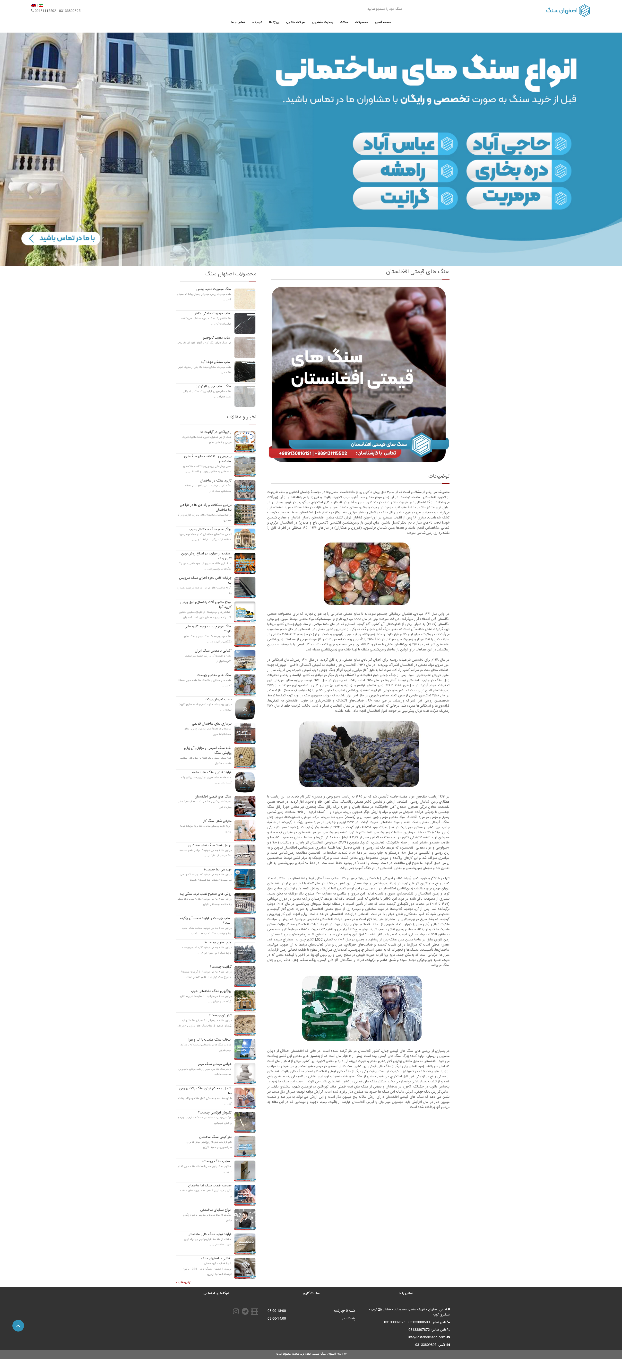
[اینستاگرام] (236, 1311)
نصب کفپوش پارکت (218, 699)
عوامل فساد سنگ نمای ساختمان (210, 845)
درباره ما (257, 22)
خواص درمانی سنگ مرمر (215, 1064)
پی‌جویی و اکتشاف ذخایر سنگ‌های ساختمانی (208, 459)
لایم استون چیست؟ (218, 943)
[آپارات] (255, 1311)
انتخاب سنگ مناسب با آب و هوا (210, 1040)
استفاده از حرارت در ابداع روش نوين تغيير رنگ (206, 556)
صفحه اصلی (383, 22)
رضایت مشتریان (322, 22)
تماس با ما (238, 22)
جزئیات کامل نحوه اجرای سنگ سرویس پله (205, 580)
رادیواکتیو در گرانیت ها (216, 432)
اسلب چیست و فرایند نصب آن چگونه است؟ (206, 920)
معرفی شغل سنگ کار (217, 821)
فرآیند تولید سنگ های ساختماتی (210, 1234)
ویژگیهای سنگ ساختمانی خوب (211, 991)
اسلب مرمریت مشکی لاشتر (213, 313)
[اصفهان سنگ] (311, 149)
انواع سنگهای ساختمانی (216, 1210)
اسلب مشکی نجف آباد (216, 362)
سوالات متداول (295, 22)
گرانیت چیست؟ (221, 967)
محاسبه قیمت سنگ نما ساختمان (210, 1186)
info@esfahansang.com (426, 1337)
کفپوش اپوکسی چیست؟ (215, 1113)
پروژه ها (274, 22)
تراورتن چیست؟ (220, 1015)
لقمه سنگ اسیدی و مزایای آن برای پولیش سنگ (208, 750)
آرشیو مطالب (184, 1283)
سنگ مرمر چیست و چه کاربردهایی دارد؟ (208, 629)
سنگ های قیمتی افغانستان (213, 797)
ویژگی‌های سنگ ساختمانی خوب (210, 529)
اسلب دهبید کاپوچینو (217, 338)
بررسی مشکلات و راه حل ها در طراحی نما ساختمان (206, 507)
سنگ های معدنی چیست (214, 675)
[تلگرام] (246, 1311)
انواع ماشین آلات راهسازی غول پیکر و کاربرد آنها (206, 604)
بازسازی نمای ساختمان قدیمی (212, 724)
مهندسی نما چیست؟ (218, 870)
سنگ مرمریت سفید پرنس (214, 289)
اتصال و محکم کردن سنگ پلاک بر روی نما (205, 1091)
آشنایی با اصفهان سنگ (216, 1259)
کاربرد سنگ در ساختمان (216, 481)
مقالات (344, 22)
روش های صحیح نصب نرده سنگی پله (206, 894)
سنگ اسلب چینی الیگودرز (214, 386)
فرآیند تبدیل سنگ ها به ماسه (212, 772)
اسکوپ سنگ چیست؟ (217, 1161)
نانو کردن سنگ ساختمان (215, 1137)
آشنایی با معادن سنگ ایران (213, 651)
